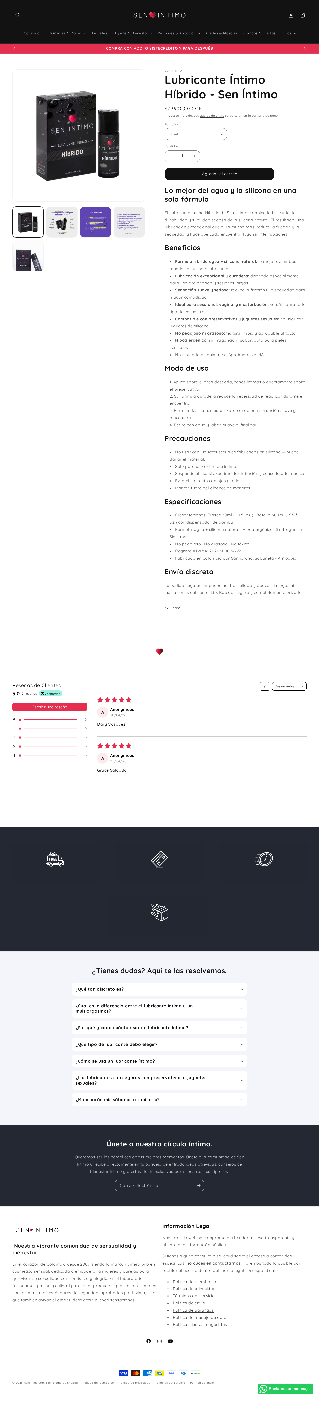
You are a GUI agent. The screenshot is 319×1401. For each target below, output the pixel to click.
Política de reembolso (194, 1281)
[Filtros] (265, 686)
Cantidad (172, 146)
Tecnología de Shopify (62, 1382)
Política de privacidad (194, 1288)
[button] (17, 15)
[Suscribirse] (198, 1185)
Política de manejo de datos (201, 1317)
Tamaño (171, 124)
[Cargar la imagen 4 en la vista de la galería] (95, 222)
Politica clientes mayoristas (200, 1324)
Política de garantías (193, 1309)
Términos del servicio (194, 1295)
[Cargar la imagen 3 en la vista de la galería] (61, 222)
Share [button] (175, 608)
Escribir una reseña (49, 706)
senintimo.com (34, 1382)
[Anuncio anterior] (14, 48)
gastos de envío (212, 115)
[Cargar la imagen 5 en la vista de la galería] (129, 222)
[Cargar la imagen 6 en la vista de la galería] (28, 255)
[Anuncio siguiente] (304, 48)
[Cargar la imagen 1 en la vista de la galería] (28, 222)
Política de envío (189, 1302)
